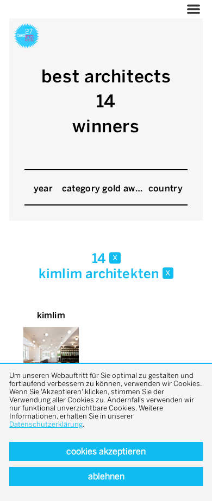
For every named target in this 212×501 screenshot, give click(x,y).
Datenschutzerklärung (46, 424)
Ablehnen (106, 476)
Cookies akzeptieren (106, 451)
